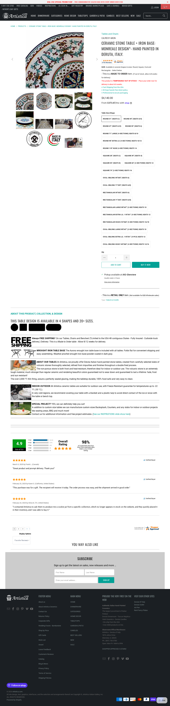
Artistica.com (17, 692)
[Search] (164, 16)
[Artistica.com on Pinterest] (22, 609)
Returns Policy (44, 616)
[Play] (55, 59)
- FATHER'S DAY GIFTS (9, 9)
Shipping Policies (45, 678)
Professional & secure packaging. (114, 93)
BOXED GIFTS (127, 5)
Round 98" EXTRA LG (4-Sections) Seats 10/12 (122, 141)
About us (42, 602)
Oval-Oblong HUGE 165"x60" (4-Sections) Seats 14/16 (126, 244)
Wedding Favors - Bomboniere (50, 626)
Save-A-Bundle (113, 5)
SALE (72, 645)
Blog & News (43, 664)
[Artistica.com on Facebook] (13, 609)
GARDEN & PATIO (77, 626)
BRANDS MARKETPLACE (95, 5)
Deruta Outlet (139, 605)
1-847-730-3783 (7, 5)
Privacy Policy (44, 668)
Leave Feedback (45, 649)
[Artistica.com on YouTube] (32, 609)
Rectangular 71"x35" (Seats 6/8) (117, 200)
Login (156, 7)
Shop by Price (44, 630)
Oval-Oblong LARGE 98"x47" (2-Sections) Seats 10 (124, 229)
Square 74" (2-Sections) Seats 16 (117, 170)
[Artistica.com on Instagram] (18, 609)
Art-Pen (137, 607)
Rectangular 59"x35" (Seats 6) (116, 193)
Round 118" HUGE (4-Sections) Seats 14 (120, 148)
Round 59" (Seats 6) (133, 126)
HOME (72, 602)
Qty (102, 252)
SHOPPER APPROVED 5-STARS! (114, 649)
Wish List (42, 640)
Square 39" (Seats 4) (133, 156)
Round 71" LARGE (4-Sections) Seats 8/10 (120, 134)
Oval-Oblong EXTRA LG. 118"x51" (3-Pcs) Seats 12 (124, 237)
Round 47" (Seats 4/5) (112, 126)
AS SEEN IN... (64, 5)
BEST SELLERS (76, 635)
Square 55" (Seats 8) (112, 163)
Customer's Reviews (46, 654)
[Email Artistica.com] (9, 609)
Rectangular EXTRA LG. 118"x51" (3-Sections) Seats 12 (126, 215)
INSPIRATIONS (50, 5)
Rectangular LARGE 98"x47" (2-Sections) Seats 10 (124, 207)
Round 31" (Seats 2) (111, 119)
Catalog (41, 659)
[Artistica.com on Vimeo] (27, 609)
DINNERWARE (75, 607)
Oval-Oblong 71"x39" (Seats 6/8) (117, 185)
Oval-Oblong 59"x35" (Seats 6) (116, 178)
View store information (111, 282)
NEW (72, 640)
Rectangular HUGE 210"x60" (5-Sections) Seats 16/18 (126, 222)
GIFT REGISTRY (77, 5)
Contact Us (43, 611)
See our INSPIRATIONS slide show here (111, 414)
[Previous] (12, 59)
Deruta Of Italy (139, 602)
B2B (32, 5)
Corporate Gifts (44, 621)
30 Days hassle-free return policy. (114, 90)
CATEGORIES (75, 611)
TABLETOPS (75, 621)
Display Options (25, 534)
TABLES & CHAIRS (112, 300)
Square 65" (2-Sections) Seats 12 (139, 163)
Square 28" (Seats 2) (112, 156)
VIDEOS (39, 5)
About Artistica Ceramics (48, 607)
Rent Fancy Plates (141, 610)
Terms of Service (45, 673)
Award (41, 645)
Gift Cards (42, 635)
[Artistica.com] (15, 15)
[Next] (97, 59)
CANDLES (74, 630)
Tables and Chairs (109, 34)
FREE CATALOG (22, 5)
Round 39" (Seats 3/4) (133, 119)
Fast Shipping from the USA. (112, 87)
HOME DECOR (75, 616)
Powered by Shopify (14, 700)
